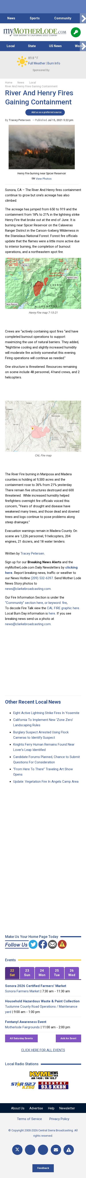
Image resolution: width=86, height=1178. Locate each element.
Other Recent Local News (33, 702)
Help (51, 1108)
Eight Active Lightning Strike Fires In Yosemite (46, 713)
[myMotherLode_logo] (35, 32)
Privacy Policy (59, 1119)
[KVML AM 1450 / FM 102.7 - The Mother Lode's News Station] (44, 1074)
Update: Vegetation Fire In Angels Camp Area (46, 782)
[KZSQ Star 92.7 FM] (21, 1084)
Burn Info (53, 63)
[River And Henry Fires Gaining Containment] (42, 168)
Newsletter (67, 1108)
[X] (17, 1150)
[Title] (69, 1150)
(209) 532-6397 (42, 578)
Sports (35, 18)
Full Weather (36, 63)
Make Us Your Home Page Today (31, 937)
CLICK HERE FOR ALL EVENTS (43, 1050)
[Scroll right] (83, 18)
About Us (17, 1108)
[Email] (56, 1150)
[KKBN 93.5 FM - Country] (53, 1084)
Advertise (36, 1108)
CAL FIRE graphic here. (63, 608)
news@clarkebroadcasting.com (28, 589)
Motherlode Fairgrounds (22, 1027)
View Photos (43, 178)
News (11, 18)
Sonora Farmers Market (22, 991)
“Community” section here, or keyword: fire (36, 603)
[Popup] (76, 32)
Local (11, 46)
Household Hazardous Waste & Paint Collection (42, 1001)
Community (62, 18)
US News (55, 46)
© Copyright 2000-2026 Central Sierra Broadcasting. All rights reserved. (43, 1133)
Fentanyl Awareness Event (25, 1022)
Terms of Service (29, 1119)
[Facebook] (30, 1150)
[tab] (12, 973)
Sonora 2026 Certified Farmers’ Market (35, 986)
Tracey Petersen (32, 553)
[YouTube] (43, 1150)
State (32, 46)
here (52, 613)
